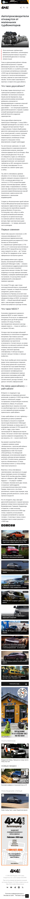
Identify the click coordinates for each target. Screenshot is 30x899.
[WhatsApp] (12, 525)
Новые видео (10, 766)
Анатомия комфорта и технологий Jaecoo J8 (14, 785)
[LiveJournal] (14, 525)
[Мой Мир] (7, 525)
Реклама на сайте (9, 895)
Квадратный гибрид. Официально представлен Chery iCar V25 (14, 760)
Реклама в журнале (20, 895)
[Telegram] (9, 525)
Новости (6, 41)
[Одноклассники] (5, 525)
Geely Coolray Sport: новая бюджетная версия (14, 810)
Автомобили (24, 546)
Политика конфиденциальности (14, 893)
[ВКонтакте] (2, 525)
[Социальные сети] (20, 7)
